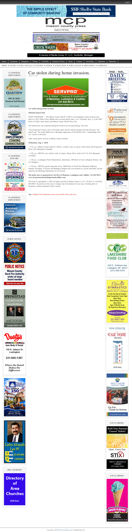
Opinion (49, 65)
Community (102, 65)
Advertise (101, 61)
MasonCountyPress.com (65, 530)
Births (4, 65)
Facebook (13, 61)
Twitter (35, 61)
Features (39, 65)
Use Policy (90, 61)
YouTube (45, 61)
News (71, 61)
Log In (127, 2)
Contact (79, 61)
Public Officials (25, 65)
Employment (89, 65)
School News (60, 65)
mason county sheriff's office (60, 194)
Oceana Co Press (58, 61)
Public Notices (75, 65)
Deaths (13, 65)
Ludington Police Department (41, 194)
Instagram (24, 61)
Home (4, 61)
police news (73, 194)
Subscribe (112, 61)
